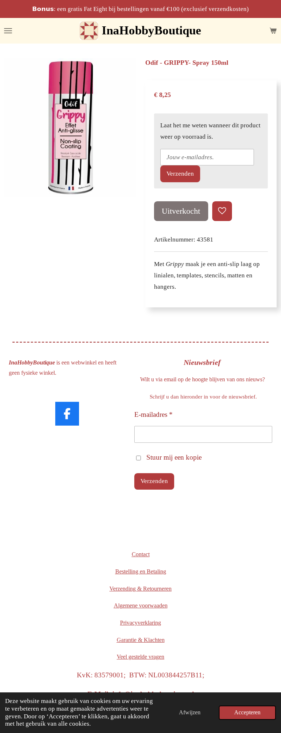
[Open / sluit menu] (8, 31)
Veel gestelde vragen (140, 657)
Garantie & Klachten (141, 640)
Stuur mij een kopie (174, 457)
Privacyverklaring (140, 623)
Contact (141, 554)
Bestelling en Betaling (140, 571)
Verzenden (180, 173)
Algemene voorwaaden (141, 605)
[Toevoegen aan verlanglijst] (222, 211)
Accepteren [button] (247, 712)
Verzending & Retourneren (140, 589)
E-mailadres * (153, 414)
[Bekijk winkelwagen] (273, 31)
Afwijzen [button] (190, 712)
